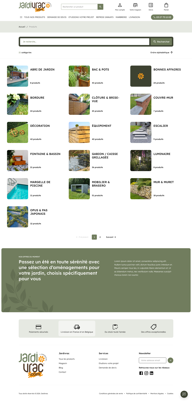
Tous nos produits (34, 17)
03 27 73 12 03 (163, 17)
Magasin (63, 363)
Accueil (22, 26)
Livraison (134, 17)
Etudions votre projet (81, 17)
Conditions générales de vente (111, 393)
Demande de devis (56, 17)
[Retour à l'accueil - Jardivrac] (35, 6)
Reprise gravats (105, 17)
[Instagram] (146, 373)
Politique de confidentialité (136, 393)
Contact (62, 372)
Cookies (170, 393)
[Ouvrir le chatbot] (184, 394)
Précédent (83, 237)
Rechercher (163, 41)
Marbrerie (121, 17)
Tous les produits (67, 359)
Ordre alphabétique (159, 52)
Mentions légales (157, 393)
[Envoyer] (170, 360)
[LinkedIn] (151, 373)
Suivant (109, 237)
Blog (61, 367)
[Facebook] (141, 373)
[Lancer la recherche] (100, 7)
